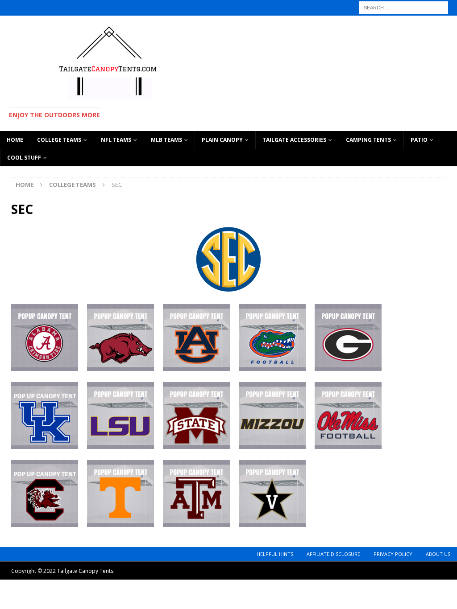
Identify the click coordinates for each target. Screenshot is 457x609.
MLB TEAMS (166, 140)
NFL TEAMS (116, 140)
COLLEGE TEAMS (59, 140)
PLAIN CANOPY (222, 140)
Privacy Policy (393, 554)
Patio (419, 140)
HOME (15, 140)
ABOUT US (438, 554)
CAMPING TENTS (368, 140)
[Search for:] (403, 7)
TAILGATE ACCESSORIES (294, 140)
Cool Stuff (24, 157)
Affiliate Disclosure (333, 554)
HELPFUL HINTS (275, 554)
